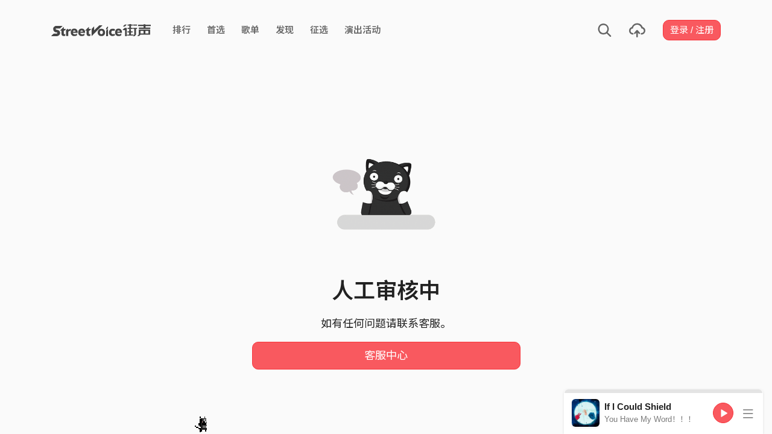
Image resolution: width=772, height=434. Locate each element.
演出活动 (362, 30)
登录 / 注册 (691, 30)
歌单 (250, 30)
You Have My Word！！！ (649, 419)
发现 (285, 30)
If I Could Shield (637, 406)
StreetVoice (101, 30)
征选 (319, 30)
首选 (216, 30)
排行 (181, 30)
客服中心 (386, 356)
